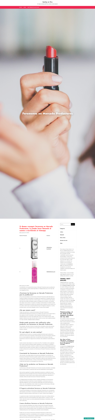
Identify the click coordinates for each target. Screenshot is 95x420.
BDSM (25, 7)
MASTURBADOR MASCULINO (33, 7)
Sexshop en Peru (47, 2)
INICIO (20, 7)
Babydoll (62, 234)
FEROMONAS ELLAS (51, 271)
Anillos (61, 232)
